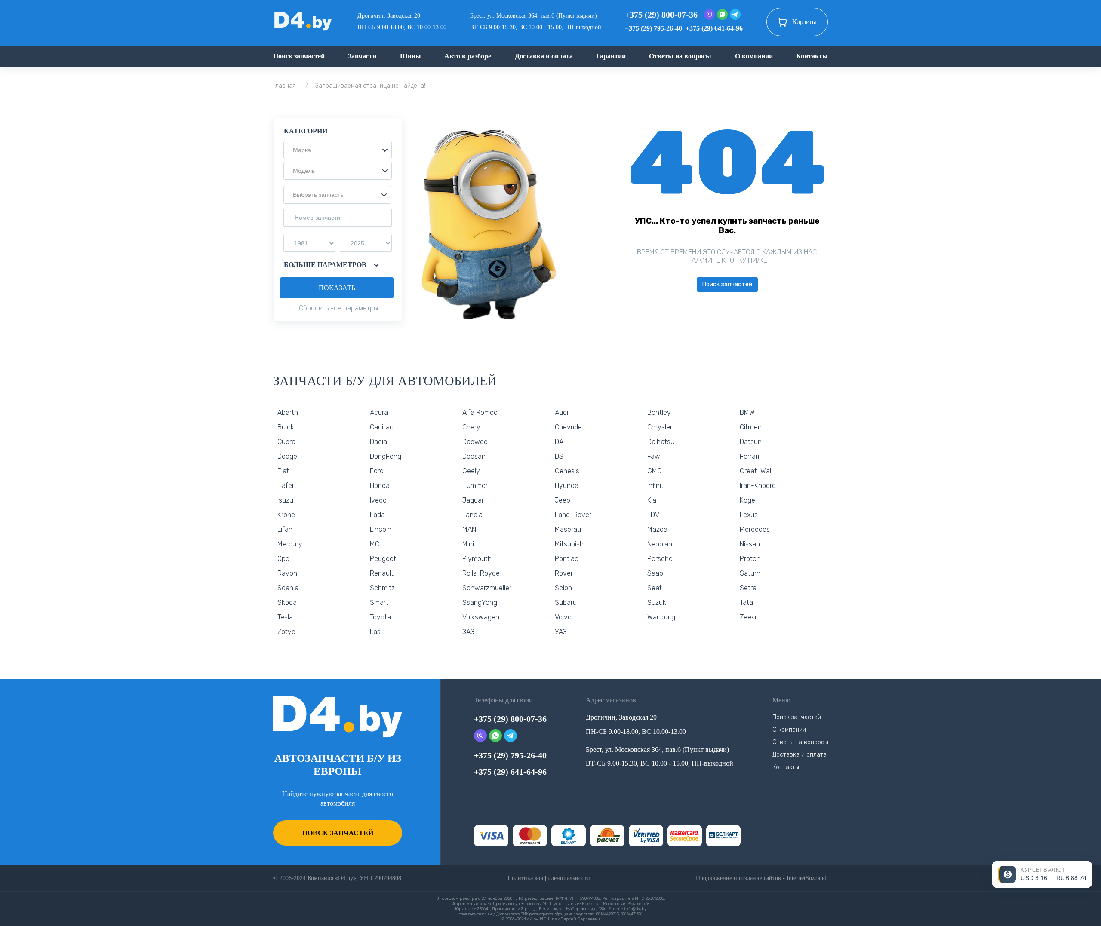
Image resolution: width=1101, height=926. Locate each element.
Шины (410, 56)
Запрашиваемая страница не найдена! (370, 85)
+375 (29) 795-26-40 (653, 28)
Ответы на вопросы (680, 56)
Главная (284, 85)
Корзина (804, 21)
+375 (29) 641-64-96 (714, 28)
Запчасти (362, 56)
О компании (754, 56)
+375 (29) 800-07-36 (661, 14)
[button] (337, 150)
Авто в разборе (467, 56)
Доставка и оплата (544, 56)
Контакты (812, 56)
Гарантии (611, 56)
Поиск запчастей (299, 56)
